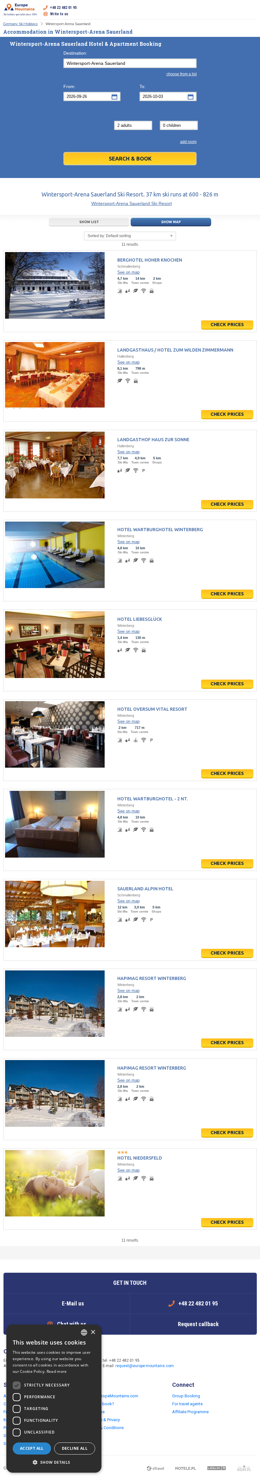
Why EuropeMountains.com (113, 1395)
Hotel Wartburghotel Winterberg (160, 529)
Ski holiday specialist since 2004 (20, 14)
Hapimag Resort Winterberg (151, 978)
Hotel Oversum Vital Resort (152, 709)
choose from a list (181, 74)
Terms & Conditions (106, 1427)
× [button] (92, 1332)
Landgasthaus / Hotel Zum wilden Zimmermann (175, 350)
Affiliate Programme (190, 1411)
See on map (128, 272)
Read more (57, 1371)
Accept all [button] (32, 1448)
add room (188, 142)
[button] (54, 1462)
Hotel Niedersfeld (139, 1158)
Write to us (59, 14)
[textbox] (130, 63)
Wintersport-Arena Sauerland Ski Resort (131, 203)
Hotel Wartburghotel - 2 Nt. (152, 798)
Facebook (191, 1363)
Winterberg (125, 536)
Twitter (203, 1363)
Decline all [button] (75, 1448)
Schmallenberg (128, 266)
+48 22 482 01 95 (63, 7)
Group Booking (186, 1395)
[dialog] (53, 1399)
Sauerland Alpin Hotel (145, 888)
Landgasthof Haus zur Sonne (153, 439)
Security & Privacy (104, 1419)
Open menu (252, 11)
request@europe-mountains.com (144, 1366)
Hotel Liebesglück (139, 619)
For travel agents (187, 1403)
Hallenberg (125, 356)
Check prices (227, 324)
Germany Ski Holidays (20, 24)
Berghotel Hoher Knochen (149, 260)
